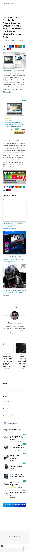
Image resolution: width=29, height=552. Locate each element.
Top (14, 541)
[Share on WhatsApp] (21, 46)
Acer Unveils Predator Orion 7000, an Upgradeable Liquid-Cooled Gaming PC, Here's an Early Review (14, 259)
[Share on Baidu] (9, 49)
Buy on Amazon (20, 132)
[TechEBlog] (9, 4)
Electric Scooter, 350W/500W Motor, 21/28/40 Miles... (15, 457)
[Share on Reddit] (18, 46)
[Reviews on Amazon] (7, 118)
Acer (6, 304)
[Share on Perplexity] (15, 49)
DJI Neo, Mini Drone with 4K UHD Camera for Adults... (17, 484)
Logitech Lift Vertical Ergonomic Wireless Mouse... (16, 466)
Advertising (6, 401)
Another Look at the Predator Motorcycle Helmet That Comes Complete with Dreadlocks (14, 293)
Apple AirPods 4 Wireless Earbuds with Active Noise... (17, 494)
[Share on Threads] (7, 49)
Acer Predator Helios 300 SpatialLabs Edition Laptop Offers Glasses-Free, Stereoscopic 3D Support (13, 226)
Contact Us (6, 405)
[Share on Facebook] (10, 46)
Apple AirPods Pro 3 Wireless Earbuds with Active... (16, 438)
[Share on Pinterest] (16, 46)
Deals (22, 304)
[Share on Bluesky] (4, 49)
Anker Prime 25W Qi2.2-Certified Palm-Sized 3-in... (17, 447)
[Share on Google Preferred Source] (17, 49)
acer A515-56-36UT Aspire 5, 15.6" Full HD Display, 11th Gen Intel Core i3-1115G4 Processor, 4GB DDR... (14, 124)
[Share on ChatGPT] (12, 49)
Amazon (13, 304)
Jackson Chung (10, 40)
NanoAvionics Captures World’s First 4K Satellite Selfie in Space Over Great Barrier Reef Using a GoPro (8, 361)
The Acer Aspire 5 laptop (9, 70)
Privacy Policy (6, 409)
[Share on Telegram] (24, 46)
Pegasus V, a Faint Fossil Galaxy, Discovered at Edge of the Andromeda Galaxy (22, 361)
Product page (7, 92)
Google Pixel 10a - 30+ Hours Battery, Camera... (17, 475)
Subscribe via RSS (9, 416)
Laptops (14, 307)
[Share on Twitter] (13, 46)
